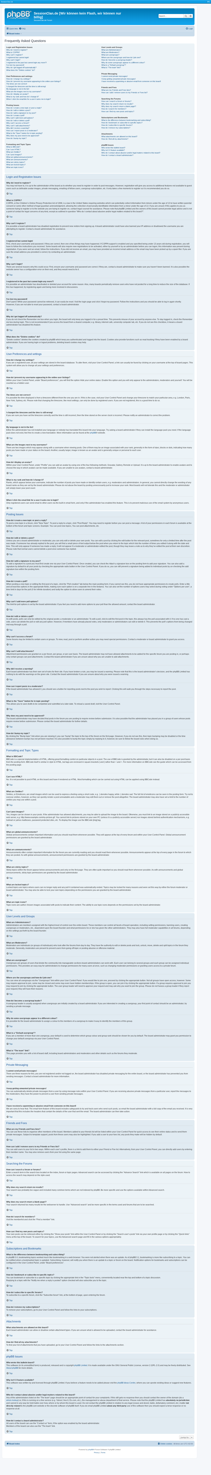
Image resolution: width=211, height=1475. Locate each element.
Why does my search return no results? (117, 104)
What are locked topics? (16, 165)
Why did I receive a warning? (17, 128)
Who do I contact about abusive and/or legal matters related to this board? (130, 153)
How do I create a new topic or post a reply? (24, 108)
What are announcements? (17, 160)
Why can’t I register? (14, 55)
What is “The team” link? (111, 67)
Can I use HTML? (13, 149)
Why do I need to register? (16, 50)
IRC (208, 2)
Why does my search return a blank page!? (118, 106)
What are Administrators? (111, 50)
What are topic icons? (15, 167)
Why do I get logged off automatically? (21, 67)
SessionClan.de (7, 2)
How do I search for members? (113, 109)
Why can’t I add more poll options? (20, 118)
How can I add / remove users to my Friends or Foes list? (124, 93)
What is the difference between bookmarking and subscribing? (126, 120)
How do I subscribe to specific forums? (117, 125)
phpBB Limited (80, 1365)
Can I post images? (14, 155)
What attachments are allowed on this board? (119, 136)
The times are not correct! (16, 84)
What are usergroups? (110, 55)
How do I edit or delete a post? (18, 110)
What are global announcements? (19, 157)
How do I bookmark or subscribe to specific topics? (121, 123)
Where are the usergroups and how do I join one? (121, 57)
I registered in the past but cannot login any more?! (26, 63)
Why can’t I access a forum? (17, 123)
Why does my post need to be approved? (22, 136)
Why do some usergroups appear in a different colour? (123, 63)
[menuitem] (22, 29)
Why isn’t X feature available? (113, 150)
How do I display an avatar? (17, 94)
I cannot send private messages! (114, 76)
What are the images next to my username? (23, 92)
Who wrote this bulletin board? (113, 148)
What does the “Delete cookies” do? (20, 70)
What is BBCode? (13, 147)
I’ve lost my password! (15, 65)
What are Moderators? (110, 52)
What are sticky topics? (15, 162)
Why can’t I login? (13, 60)
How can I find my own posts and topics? (117, 111)
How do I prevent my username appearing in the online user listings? (33, 81)
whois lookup (12, 1400)
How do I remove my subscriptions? (115, 128)
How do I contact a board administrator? (117, 155)
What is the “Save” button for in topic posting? (24, 133)
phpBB (93, 433)
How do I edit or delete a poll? (18, 120)
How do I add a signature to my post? (21, 113)
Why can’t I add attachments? (18, 126)
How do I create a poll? (15, 115)
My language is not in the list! (17, 89)
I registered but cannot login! (17, 57)
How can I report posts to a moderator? (22, 131)
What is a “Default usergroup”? (113, 65)
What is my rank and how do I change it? (22, 97)
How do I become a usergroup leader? (116, 60)
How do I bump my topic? (16, 138)
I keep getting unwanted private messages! (118, 79)
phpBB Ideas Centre (126, 1383)
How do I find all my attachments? (114, 139)
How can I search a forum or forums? (116, 101)
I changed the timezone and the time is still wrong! (26, 86)
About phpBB (12, 1368)
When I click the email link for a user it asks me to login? (28, 99)
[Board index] (19, 14)
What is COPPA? (13, 52)
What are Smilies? (13, 152)
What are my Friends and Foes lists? (116, 90)
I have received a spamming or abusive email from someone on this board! (131, 81)
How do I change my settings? (18, 79)
